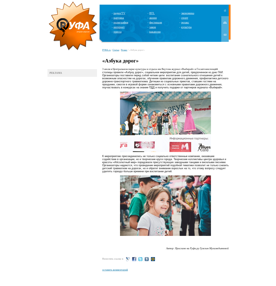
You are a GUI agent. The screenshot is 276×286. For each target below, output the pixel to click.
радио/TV (119, 13)
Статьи (116, 50)
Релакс (124, 50)
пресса (117, 31)
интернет (119, 27)
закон (152, 27)
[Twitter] (140, 260)
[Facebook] (134, 260)
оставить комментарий (115, 269)
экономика (187, 13)
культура (186, 27)
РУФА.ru (106, 50)
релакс (185, 22)
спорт (184, 17)
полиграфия (121, 22)
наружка (119, 17)
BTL (152, 13)
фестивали (155, 22)
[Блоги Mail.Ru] (153, 260)
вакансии (155, 31)
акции (153, 17)
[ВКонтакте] (146, 260)
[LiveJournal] (128, 260)
